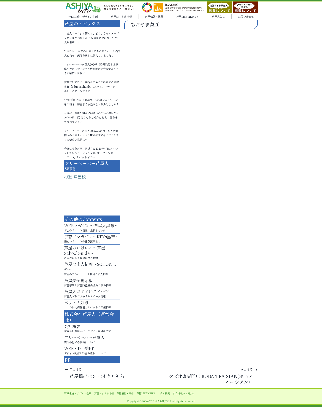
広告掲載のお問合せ (184, 393)
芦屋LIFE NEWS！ (187, 16)
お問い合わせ (246, 16)
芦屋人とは (218, 16)
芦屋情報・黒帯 (154, 16)
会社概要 (165, 393)
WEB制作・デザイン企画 (83, 16)
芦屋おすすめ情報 (121, 16)
